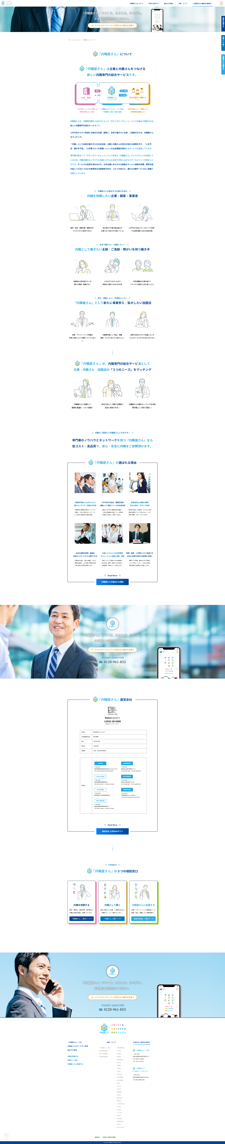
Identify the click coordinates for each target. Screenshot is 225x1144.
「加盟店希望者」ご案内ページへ (143, 919)
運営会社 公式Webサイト (112, 831)
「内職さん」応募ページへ (112, 919)
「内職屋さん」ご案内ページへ (81, 919)
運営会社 (5, 55)
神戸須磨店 (120, 1077)
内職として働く (7, 39)
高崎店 (119, 1054)
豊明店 (119, 1101)
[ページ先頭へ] (6, 1135)
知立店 (119, 1089)
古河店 (119, 1051)
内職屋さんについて (136, 3)
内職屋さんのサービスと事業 (78, 1046)
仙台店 (119, 1110)
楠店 (118, 1083)
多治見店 (119, 1118)
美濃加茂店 (120, 1121)
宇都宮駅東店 (121, 1048)
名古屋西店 (120, 1080)
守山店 (119, 1086)
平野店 (119, 1068)
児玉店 (119, 1062)
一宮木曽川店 (121, 1104)
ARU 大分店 (120, 1127)
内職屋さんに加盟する (9, 44)
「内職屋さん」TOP (75, 1042)
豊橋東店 (119, 1092)
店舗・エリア (182, 3)
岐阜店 (119, 1115)
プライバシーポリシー (9, 60)
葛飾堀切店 (120, 1059)
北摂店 (119, 1071)
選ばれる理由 (168, 3)
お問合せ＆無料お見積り (202, 4)
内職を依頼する (153, 3)
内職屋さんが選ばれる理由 (112, 582)
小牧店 (119, 1107)
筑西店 (119, 1056)
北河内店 (119, 1074)
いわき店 (119, 1112)
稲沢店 (119, 1095)
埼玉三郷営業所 (103, 1054)
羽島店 (119, 1124)
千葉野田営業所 (103, 1056)
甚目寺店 (119, 1098)
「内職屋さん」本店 (104, 1048)
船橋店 (119, 1065)
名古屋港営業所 (103, 1051)
